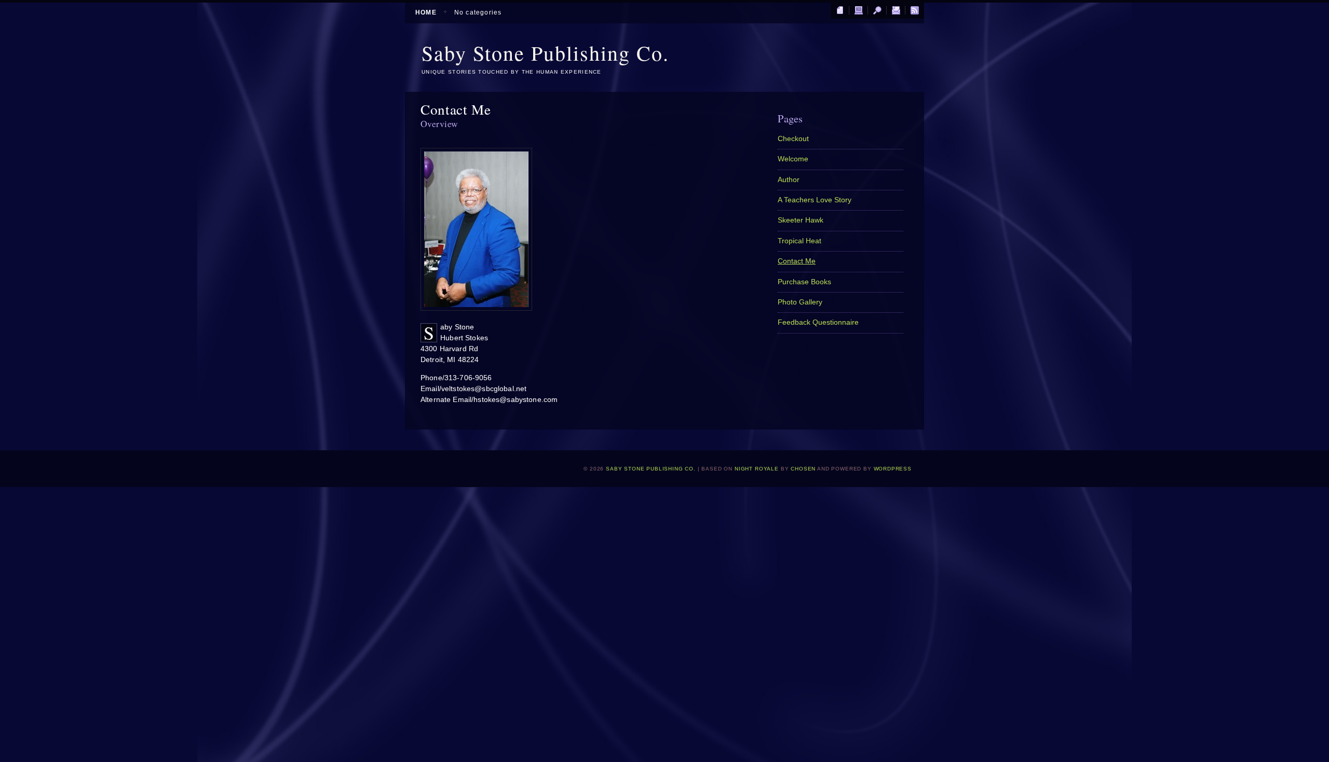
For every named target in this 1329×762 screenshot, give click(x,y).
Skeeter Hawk (800, 220)
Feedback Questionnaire (818, 322)
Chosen (803, 469)
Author (788, 180)
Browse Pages (840, 11)
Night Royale (757, 469)
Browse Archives (859, 11)
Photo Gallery (800, 302)
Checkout (793, 139)
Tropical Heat (799, 241)
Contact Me (797, 261)
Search (877, 11)
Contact (896, 11)
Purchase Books (804, 282)
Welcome (793, 159)
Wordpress (893, 469)
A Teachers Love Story (814, 200)
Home (426, 12)
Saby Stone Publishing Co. (545, 52)
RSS (915, 11)
